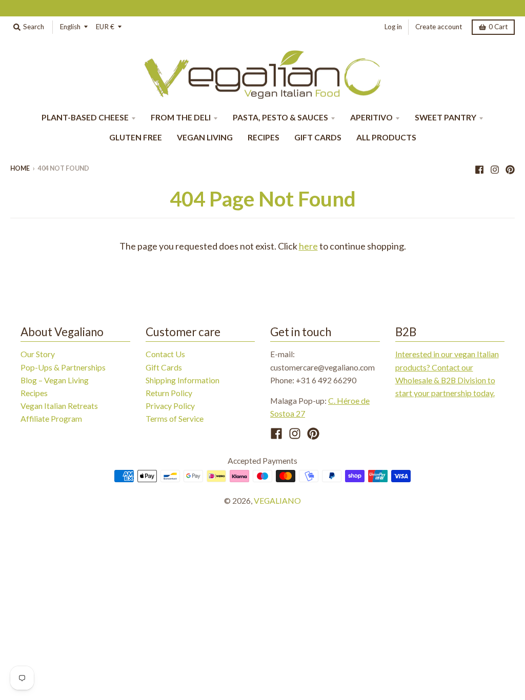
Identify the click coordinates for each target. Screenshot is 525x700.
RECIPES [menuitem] (263, 137)
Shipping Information (182, 380)
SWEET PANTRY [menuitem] (445, 117)
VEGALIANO (277, 500)
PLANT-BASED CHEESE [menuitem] (85, 117)
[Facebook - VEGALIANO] (479, 168)
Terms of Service (175, 418)
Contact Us (165, 354)
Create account (438, 27)
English (70, 27)
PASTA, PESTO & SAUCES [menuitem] (280, 117)
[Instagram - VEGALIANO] (494, 168)
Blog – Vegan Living (55, 380)
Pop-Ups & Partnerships (63, 367)
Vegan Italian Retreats (59, 405)
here (308, 246)
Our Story (38, 354)
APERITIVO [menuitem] (371, 117)
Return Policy (169, 393)
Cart (498, 27)
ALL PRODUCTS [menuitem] (386, 137)
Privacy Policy (170, 405)
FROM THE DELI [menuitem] (181, 117)
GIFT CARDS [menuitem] (317, 137)
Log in (393, 27)
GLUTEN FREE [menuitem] (135, 137)
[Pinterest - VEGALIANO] (510, 168)
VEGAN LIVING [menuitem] (205, 137)
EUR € (105, 27)
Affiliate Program (51, 418)
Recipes (34, 393)
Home (20, 168)
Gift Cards (164, 367)
